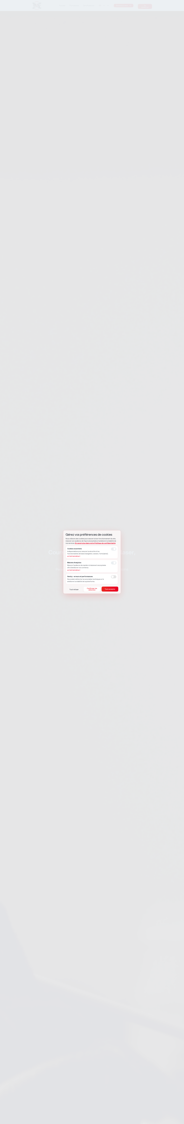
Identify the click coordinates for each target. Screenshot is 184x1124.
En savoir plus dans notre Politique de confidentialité (95, 543)
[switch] (113, 549)
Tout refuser (74, 589)
